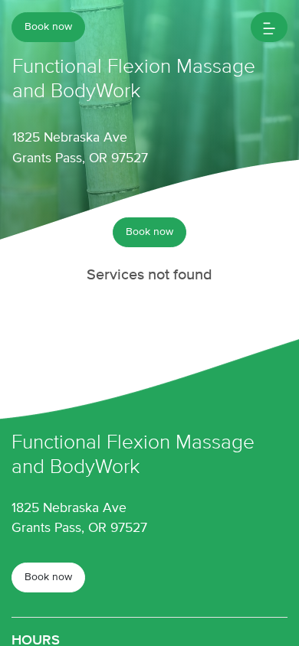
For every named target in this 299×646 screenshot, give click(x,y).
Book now (48, 26)
